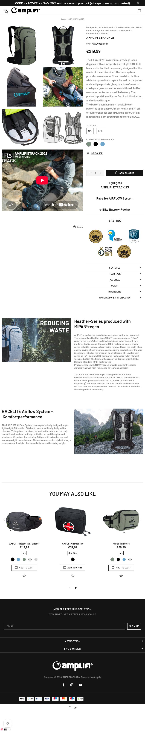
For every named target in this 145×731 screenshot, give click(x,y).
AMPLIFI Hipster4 (121, 543)
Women (104, 33)
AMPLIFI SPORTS (25, 11)
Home (63, 19)
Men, (133, 27)
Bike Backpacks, (106, 27)
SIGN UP (134, 626)
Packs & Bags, (93, 30)
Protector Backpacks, (121, 30)
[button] (5, 729)
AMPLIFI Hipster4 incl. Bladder (24, 543)
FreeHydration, (123, 27)
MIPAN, (139, 27)
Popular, (105, 30)
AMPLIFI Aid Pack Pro (72, 543)
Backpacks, (92, 27)
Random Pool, (93, 33)
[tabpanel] (24, 544)
